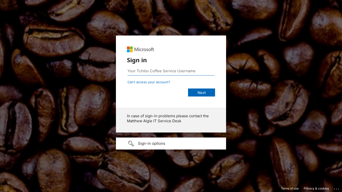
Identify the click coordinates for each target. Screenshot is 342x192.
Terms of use (290, 188)
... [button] (337, 187)
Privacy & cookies (316, 188)
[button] (171, 144)
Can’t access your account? (148, 82)
